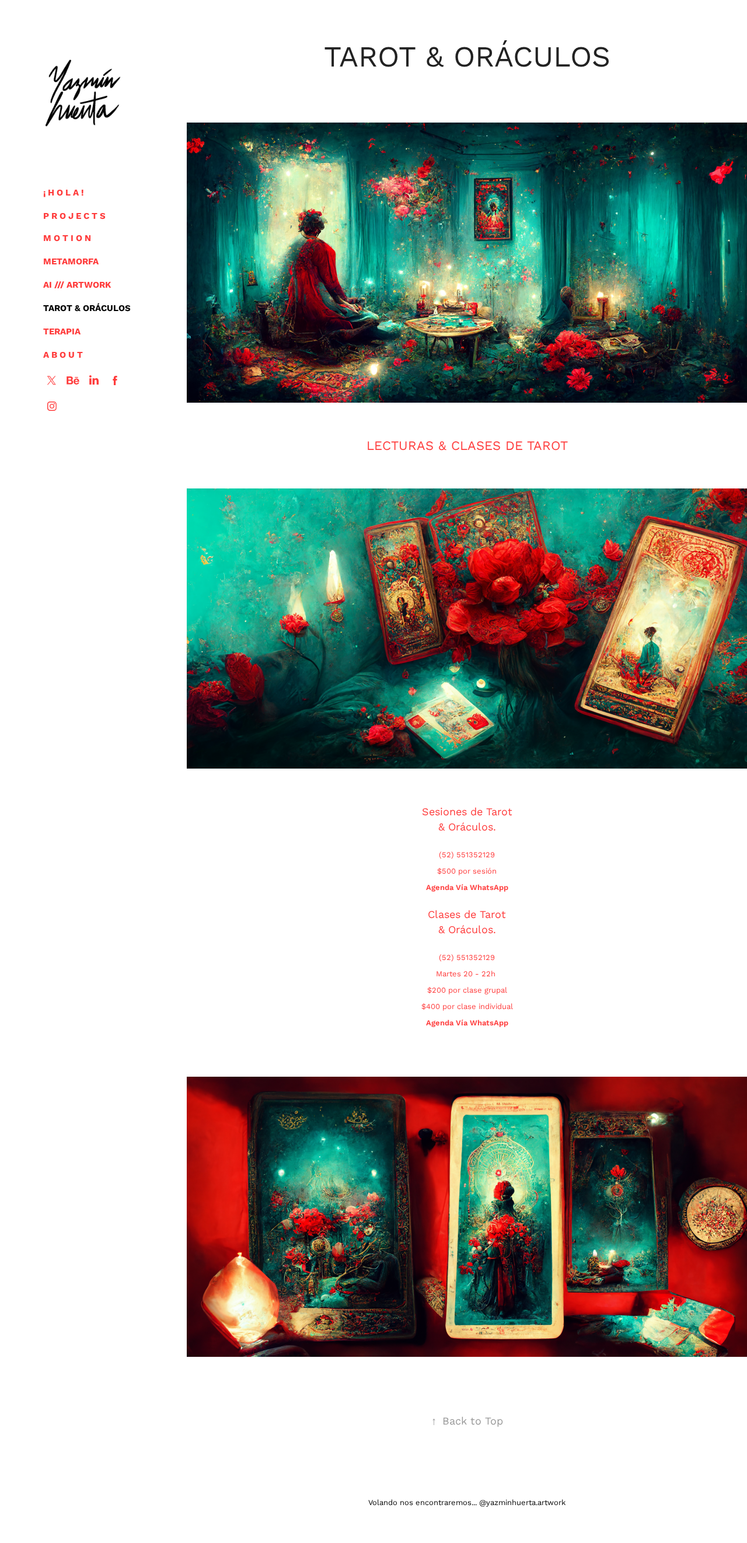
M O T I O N (67, 237)
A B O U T (63, 354)
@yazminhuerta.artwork (522, 1502)
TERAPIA (62, 330)
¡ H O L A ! (63, 192)
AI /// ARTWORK (77, 284)
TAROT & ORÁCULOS (87, 307)
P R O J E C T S (74, 215)
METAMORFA (71, 260)
